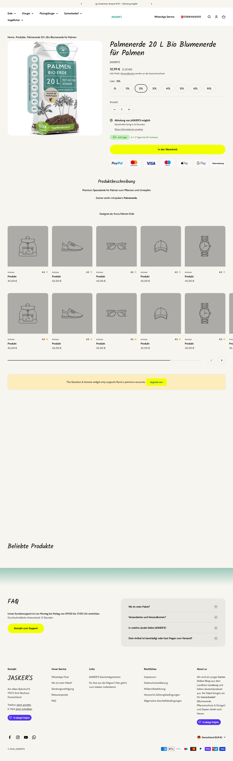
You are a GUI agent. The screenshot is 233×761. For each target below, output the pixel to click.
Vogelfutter (14, 20)
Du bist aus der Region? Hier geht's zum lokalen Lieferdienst (108, 684)
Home (11, 37)
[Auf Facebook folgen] (10, 737)
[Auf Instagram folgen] (18, 737)
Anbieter (11, 272)
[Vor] (151, 3)
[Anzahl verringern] (114, 109)
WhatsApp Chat (60, 676)
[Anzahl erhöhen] (129, 109)
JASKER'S (115, 62)
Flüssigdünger (47, 13)
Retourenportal (60, 694)
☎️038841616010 (191, 16)
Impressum (150, 676)
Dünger (26, 13)
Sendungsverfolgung (63, 688)
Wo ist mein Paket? (62, 682)
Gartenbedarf (71, 13)
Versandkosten (127, 73)
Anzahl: (114, 102)
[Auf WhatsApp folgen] (34, 737)
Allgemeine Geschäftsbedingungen (163, 700)
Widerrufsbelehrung (154, 688)
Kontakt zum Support (26, 628)
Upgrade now (156, 382)
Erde (10, 13)
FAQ (54, 700)
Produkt (12, 276)
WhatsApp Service (164, 16)
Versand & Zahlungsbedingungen (162, 694)
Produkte (20, 37)
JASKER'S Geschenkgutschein (105, 676)
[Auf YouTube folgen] (26, 737)
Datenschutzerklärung (156, 682)
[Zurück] (81, 3)
